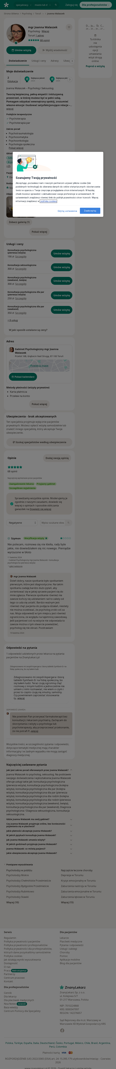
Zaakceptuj (90, 210)
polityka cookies (48, 201)
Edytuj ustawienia (67, 211)
